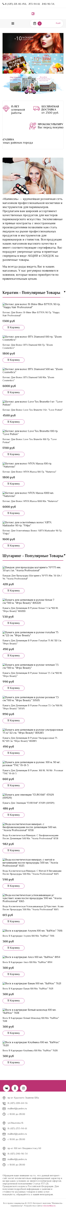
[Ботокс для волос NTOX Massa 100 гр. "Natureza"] (33, 465)
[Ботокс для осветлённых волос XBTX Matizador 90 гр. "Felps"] (33, 524)
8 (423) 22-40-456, (16, 3)
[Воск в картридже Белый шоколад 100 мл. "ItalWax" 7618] (33, 1011)
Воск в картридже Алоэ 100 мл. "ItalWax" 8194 (27, 962)
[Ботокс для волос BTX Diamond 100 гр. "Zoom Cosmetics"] (33, 338)
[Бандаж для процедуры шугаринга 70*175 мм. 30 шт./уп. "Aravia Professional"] (33, 569)
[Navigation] (13, 23)
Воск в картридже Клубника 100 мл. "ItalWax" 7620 (30, 1050)
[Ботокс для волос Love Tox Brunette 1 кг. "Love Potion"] (33, 403)
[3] (33, 126)
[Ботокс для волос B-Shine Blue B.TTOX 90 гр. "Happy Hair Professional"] (33, 306)
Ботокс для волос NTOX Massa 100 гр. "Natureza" (29, 471)
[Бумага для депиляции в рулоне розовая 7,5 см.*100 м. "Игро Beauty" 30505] (33, 699)
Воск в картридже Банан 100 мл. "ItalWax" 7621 (28, 988)
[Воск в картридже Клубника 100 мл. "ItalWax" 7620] (33, 1044)
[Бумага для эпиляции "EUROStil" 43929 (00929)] (33, 796)
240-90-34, (48, 3)
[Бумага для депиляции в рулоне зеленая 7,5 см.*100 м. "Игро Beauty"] (33, 666)
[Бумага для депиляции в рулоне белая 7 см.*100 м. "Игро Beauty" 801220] (33, 601)
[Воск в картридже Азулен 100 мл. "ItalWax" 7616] (33, 930)
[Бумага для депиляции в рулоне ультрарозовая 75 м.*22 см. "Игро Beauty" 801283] (33, 731)
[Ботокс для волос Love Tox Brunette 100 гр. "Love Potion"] (33, 433)
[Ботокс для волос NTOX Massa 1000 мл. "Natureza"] (33, 494)
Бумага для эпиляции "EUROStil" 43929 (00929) (28, 802)
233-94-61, (34, 3)
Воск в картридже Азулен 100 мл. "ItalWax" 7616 (28, 935)
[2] (37, 109)
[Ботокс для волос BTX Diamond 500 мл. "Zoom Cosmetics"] (33, 371)
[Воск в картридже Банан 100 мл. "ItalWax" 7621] (33, 983)
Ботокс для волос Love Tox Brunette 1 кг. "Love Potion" (33, 409)
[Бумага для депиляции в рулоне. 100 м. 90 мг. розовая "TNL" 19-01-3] (33, 764)
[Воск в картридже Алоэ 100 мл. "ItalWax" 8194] (33, 957)
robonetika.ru (49, 1205)
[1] (7, 109)
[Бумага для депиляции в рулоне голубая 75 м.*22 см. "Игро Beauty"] (33, 634)
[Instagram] (23, 1088)
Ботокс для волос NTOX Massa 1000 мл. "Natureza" (30, 501)
